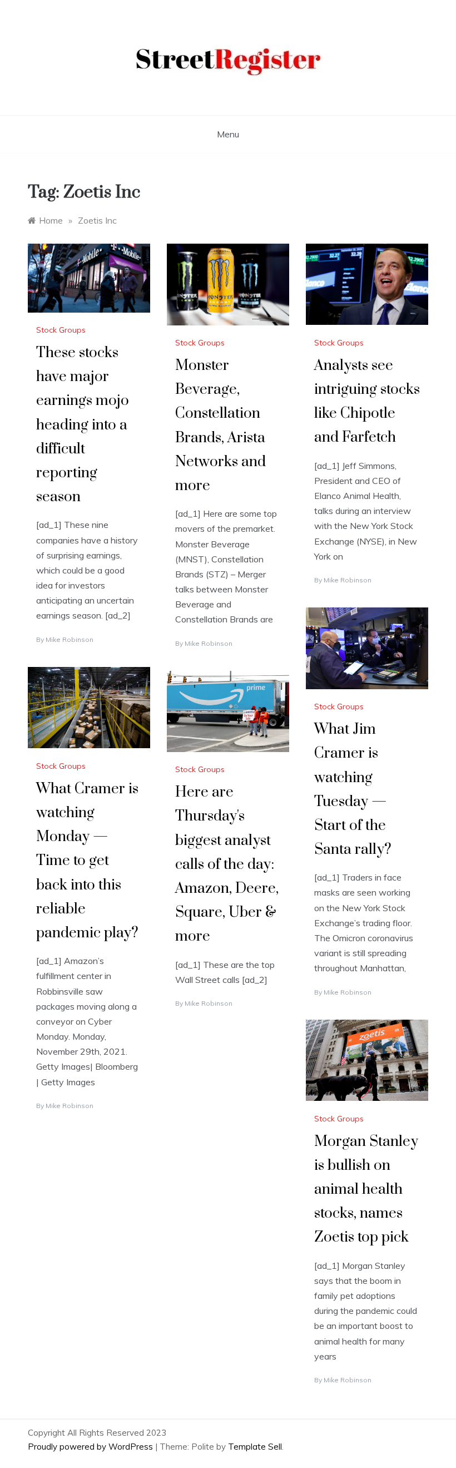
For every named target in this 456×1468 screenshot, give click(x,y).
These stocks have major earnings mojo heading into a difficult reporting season (82, 425)
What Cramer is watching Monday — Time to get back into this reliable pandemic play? (87, 861)
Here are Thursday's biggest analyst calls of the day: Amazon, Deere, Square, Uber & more (227, 864)
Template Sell (255, 1446)
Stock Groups (61, 330)
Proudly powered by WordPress (91, 1446)
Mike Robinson (69, 639)
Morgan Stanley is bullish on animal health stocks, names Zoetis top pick (366, 1190)
